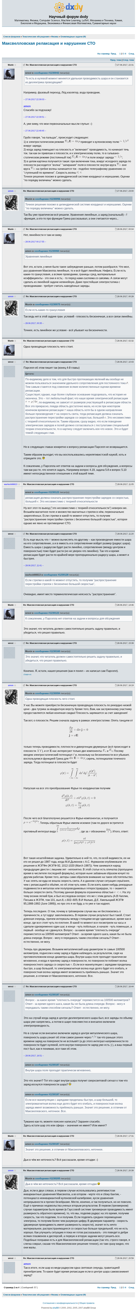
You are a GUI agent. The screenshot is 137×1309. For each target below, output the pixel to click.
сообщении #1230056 (47, 199)
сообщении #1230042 (46, 73)
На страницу (103, 54)
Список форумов (11, 1295)
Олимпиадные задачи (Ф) (73, 1295)
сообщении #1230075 (47, 304)
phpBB (56, 1308)
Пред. (113, 54)
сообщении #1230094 (47, 693)
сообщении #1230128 (56, 575)
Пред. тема (115, 60)
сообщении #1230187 (46, 994)
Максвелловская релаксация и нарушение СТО (48, 43)
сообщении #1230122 (46, 492)
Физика (54, 1295)
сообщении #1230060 (46, 251)
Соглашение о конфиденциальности (60, 1303)
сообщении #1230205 (47, 1178)
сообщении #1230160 (47, 651)
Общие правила (86, 1303)
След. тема (128, 60)
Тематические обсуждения (35, 1295)
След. (131, 54)
